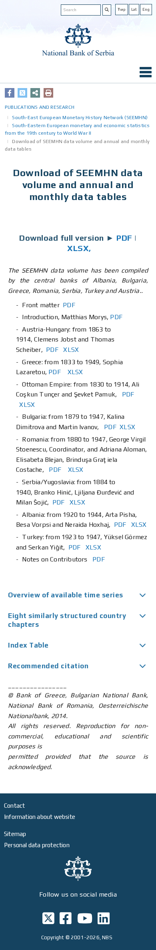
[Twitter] (22, 93)
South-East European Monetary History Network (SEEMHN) (80, 117)
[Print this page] (48, 93)
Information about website (39, 816)
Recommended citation (48, 666)
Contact (14, 805)
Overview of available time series (65, 595)
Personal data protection (37, 845)
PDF (124, 237)
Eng (146, 9)
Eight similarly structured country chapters (67, 620)
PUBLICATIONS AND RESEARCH (39, 107)
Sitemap (15, 833)
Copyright (52, 937)
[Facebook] (9, 93)
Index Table (28, 645)
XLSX (71, 349)
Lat (134, 9)
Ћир (122, 9)
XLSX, (79, 248)
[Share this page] (35, 93)
